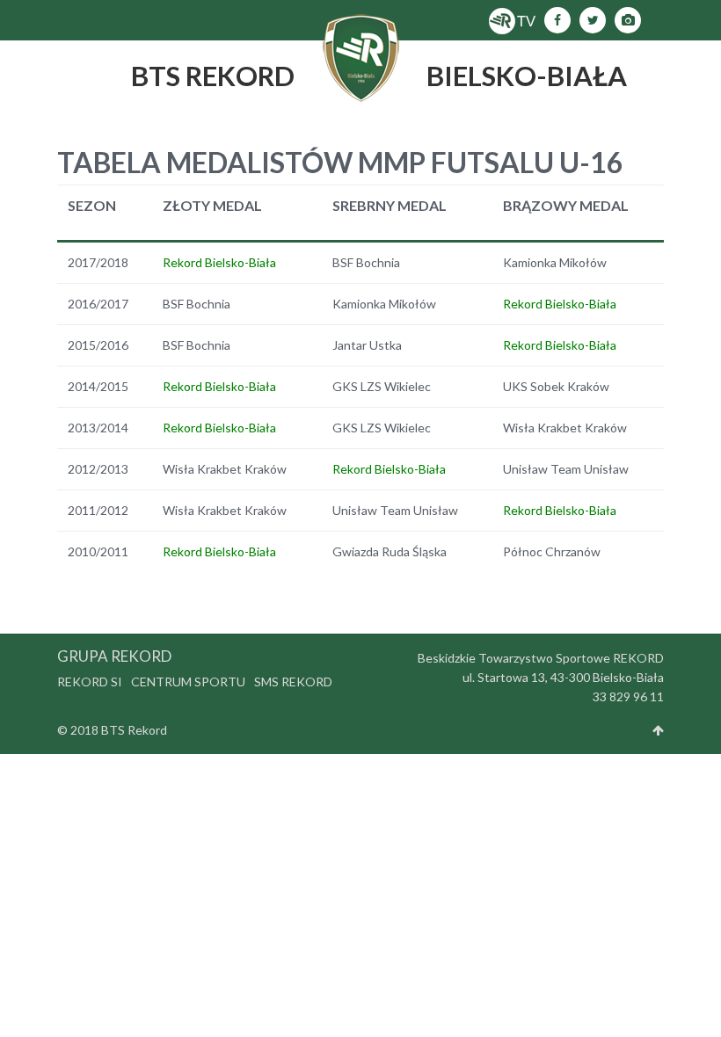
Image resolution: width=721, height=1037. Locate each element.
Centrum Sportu (188, 681)
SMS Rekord (293, 681)
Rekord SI (89, 681)
